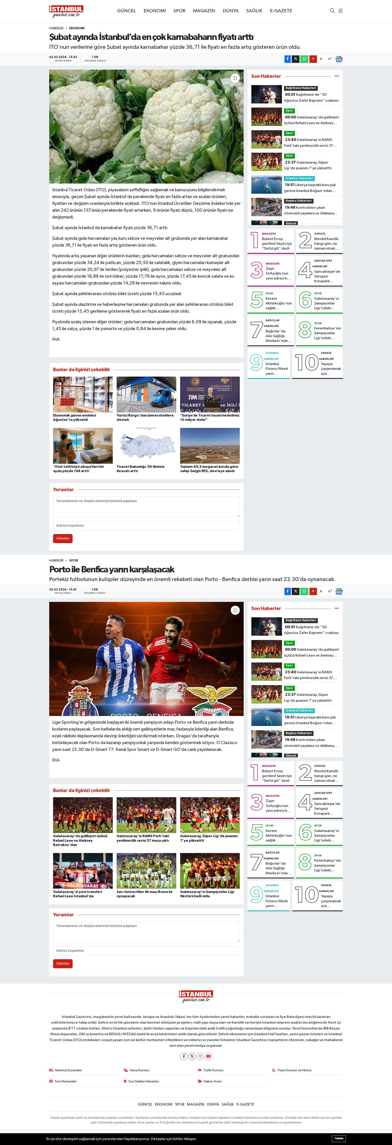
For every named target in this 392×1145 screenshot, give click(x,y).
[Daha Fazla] (313, 59)
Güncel (291, 223)
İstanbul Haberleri (299, 178)
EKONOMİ (155, 10)
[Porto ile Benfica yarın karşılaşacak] (146, 659)
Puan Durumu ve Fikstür (295, 1070)
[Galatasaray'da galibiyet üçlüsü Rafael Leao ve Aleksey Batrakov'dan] (83, 815)
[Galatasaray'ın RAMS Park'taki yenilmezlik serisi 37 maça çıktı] (146, 815)
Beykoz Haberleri (299, 200)
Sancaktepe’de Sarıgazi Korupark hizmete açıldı (327, 277)
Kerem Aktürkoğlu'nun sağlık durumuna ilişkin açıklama (279, 304)
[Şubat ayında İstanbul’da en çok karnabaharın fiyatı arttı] (146, 127)
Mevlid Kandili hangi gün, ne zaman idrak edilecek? (326, 244)
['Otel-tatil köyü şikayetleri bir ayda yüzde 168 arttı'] (83, 446)
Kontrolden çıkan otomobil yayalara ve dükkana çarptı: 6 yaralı (309, 211)
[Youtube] (208, 1056)
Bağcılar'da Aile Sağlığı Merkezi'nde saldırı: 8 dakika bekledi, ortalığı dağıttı (279, 336)
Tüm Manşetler (65, 1081)
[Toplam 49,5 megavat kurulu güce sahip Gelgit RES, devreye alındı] (210, 446)
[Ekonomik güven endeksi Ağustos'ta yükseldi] (83, 394)
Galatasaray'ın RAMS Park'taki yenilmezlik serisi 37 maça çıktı (308, 143)
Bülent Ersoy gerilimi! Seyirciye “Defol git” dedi (277, 244)
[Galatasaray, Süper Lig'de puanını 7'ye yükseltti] (210, 815)
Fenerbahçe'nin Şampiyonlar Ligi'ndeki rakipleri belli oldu (327, 333)
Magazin (269, 233)
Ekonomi (76, 28)
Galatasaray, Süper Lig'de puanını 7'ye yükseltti (308, 165)
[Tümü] (337, 76)
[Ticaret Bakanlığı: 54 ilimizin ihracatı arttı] (146, 446)
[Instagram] (200, 1056)
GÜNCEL (126, 10)
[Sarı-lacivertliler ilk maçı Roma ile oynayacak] (146, 871)
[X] (192, 1056)
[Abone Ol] (339, 59)
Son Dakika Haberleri (143, 1081)
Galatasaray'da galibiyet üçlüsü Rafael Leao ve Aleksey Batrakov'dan (311, 120)
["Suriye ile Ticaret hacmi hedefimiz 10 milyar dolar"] (210, 394)
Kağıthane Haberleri (301, 88)
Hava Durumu (139, 1070)
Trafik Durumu (213, 1070)
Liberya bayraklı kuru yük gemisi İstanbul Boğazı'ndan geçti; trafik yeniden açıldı (310, 188)
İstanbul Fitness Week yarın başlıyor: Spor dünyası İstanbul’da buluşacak (277, 369)
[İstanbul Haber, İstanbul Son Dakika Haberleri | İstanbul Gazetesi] (66, 11)
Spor (289, 110)
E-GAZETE (281, 10)
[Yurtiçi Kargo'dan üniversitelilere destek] (146, 394)
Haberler (56, 28)
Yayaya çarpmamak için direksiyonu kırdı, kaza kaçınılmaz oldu (331, 369)
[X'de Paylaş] (295, 59)
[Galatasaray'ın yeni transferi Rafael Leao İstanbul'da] (83, 871)
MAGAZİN (204, 10)
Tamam (338, 1138)
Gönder (63, 538)
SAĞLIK (254, 10)
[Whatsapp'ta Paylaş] (304, 59)
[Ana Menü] (340, 11)
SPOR (179, 10)
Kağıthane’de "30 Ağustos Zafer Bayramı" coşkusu (311, 98)
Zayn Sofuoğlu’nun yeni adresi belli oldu (279, 274)
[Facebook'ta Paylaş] (287, 59)
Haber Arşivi (213, 1081)
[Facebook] (184, 1056)
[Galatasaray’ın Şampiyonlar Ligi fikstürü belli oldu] (210, 871)
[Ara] (332, 11)
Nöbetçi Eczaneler (68, 1070)
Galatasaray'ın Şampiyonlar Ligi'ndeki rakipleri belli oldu (326, 304)
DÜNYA (231, 10)
